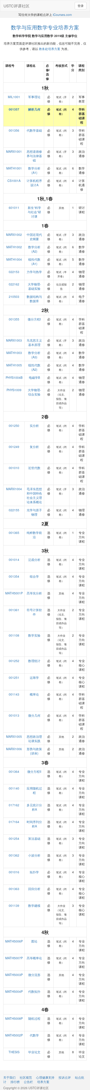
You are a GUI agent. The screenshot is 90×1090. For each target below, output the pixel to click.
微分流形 (34, 975)
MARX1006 (14, 749)
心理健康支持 (45, 1077)
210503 (14, 296)
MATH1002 (14, 247)
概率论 (34, 694)
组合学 (34, 576)
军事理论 (34, 97)
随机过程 (34, 1018)
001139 (14, 905)
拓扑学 (34, 872)
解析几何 (34, 109)
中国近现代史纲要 (34, 236)
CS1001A (14, 180)
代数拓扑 (34, 991)
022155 (14, 510)
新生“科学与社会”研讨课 (34, 211)
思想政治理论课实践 (34, 738)
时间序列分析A (34, 824)
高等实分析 (34, 593)
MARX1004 (14, 489)
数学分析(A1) (34, 170)
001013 (14, 715)
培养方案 (43, 1082)
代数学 (34, 1035)
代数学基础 (34, 130)
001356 (14, 130)
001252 (14, 661)
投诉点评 (65, 1077)
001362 (14, 855)
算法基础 (34, 838)
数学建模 (34, 905)
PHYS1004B (14, 377)
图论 (34, 941)
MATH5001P (14, 593)
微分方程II (34, 771)
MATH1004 (14, 259)
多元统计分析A (34, 807)
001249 (14, 446)
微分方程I (34, 319)
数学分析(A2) (34, 249)
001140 (14, 788)
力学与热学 (34, 272)
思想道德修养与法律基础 (34, 155)
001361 (14, 610)
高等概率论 (34, 958)
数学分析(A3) (34, 354)
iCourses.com (62, 14)
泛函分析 (34, 559)
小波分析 (34, 855)
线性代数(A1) (34, 261)
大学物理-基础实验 (34, 286)
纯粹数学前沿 (34, 534)
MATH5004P (14, 991)
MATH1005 (14, 365)
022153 (14, 272)
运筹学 (34, 677)
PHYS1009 (14, 390)
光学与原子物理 (34, 512)
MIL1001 (14, 97)
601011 (14, 207)
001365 (14, 532)
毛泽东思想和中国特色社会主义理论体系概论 (34, 495)
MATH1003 (14, 352)
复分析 (34, 446)
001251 (14, 677)
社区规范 (26, 1077)
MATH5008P (14, 1018)
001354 (14, 576)
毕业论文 (34, 1052)
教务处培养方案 (49, 49)
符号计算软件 (34, 612)
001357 (14, 109)
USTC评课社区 (16, 5)
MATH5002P (14, 1035)
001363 (14, 889)
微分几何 (34, 715)
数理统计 (34, 661)
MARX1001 (14, 151)
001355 (14, 319)
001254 (14, 838)
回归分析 (34, 889)
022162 (14, 284)
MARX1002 (14, 234)
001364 (14, 771)
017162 (14, 805)
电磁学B (34, 377)
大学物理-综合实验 (34, 392)
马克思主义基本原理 (34, 342)
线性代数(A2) (34, 367)
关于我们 (9, 1077)
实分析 (34, 425)
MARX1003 (14, 340)
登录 (81, 5)
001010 (14, 468)
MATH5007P (14, 958)
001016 (14, 872)
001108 (14, 635)
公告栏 (28, 1082)
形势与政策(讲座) (34, 751)
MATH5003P (14, 975)
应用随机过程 (34, 790)
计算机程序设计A (34, 182)
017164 (14, 822)
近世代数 (34, 468)
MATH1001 (14, 168)
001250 (14, 425)
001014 (14, 559)
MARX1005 (14, 736)
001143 (14, 694)
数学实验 (34, 635)
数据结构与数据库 (34, 298)
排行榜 (15, 1082)
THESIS (14, 1052)
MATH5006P (14, 941)
